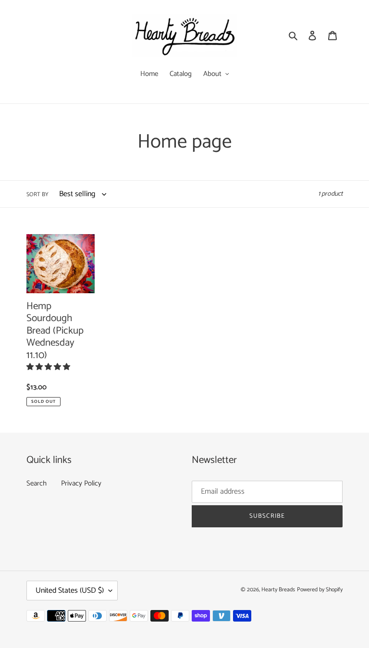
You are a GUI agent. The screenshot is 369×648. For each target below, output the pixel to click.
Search (36, 483)
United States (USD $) (70, 590)
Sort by (37, 194)
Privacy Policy (81, 483)
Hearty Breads (278, 589)
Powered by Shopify (320, 589)
